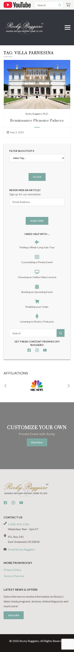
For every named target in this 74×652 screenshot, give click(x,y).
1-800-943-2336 (18, 524)
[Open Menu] (67, 27)
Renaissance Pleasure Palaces (37, 121)
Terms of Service (14, 576)
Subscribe (37, 220)
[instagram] (37, 350)
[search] (60, 5)
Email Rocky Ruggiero (21, 549)
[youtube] (45, 350)
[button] (5, 386)
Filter (37, 176)
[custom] (29, 350)
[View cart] (68, 5)
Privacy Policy (12, 569)
